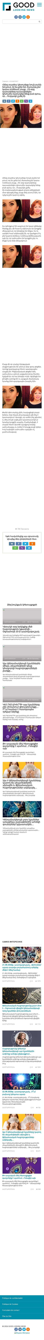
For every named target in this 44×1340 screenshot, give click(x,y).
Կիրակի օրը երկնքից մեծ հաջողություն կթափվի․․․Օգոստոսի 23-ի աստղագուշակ (21, 629)
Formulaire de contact (10, 1310)
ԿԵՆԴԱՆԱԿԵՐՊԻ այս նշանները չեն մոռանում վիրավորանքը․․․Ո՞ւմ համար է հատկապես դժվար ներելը (21, 708)
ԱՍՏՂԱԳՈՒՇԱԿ (8, 981)
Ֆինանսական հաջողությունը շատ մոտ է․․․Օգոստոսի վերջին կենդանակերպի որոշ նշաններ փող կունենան (22, 1008)
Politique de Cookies (10, 1304)
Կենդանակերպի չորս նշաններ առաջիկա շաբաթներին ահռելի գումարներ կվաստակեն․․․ (21, 822)
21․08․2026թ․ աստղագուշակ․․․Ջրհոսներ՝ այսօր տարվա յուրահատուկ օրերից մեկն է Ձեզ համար (22, 967)
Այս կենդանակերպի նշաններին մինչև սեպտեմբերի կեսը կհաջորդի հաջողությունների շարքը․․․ (21, 667)
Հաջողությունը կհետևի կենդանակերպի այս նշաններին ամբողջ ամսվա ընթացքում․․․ (18, 1051)
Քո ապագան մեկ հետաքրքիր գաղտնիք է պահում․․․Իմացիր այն (20, 746)
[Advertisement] (22, 51)
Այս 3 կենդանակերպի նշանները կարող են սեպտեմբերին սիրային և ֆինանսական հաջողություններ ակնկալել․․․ (22, 784)
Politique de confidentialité (12, 1298)
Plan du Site (6, 1316)
